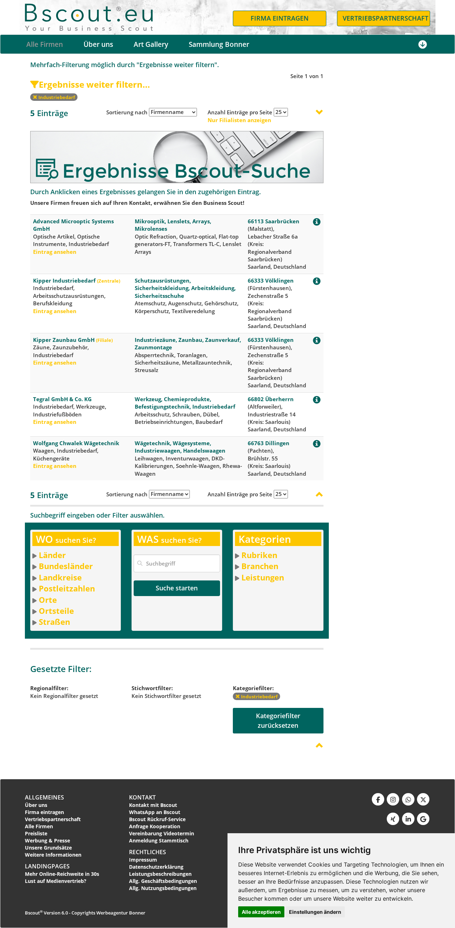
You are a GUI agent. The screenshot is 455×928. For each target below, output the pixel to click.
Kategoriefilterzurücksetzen (278, 720)
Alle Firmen (44, 44)
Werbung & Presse (47, 840)
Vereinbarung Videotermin (161, 833)
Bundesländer (66, 566)
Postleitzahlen (67, 588)
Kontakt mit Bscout (153, 805)
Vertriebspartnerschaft (53, 819)
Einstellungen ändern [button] (315, 912)
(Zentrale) (108, 281)
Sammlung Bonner (219, 44)
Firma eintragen (44, 812)
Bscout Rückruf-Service (157, 819)
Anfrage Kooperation (154, 826)
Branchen (259, 566)
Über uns (98, 44)
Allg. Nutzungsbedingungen (163, 888)
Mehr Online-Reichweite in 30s (62, 873)
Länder (52, 555)
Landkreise (60, 577)
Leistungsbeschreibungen (160, 873)
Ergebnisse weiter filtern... (94, 84)
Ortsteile (56, 610)
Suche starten (177, 588)
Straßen (54, 621)
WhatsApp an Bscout (154, 812)
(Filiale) (104, 340)
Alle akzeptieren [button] (261, 912)
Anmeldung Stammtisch (158, 840)
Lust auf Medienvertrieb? (55, 881)
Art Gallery (151, 44)
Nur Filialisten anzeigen (239, 120)
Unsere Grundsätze (48, 847)
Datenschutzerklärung (156, 866)
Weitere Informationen (53, 854)
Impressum (143, 859)
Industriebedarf (56, 97)
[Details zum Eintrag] (317, 223)
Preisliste (36, 833)
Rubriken (259, 555)
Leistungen (262, 577)
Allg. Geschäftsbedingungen (163, 881)
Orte (48, 599)
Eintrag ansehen (54, 251)
